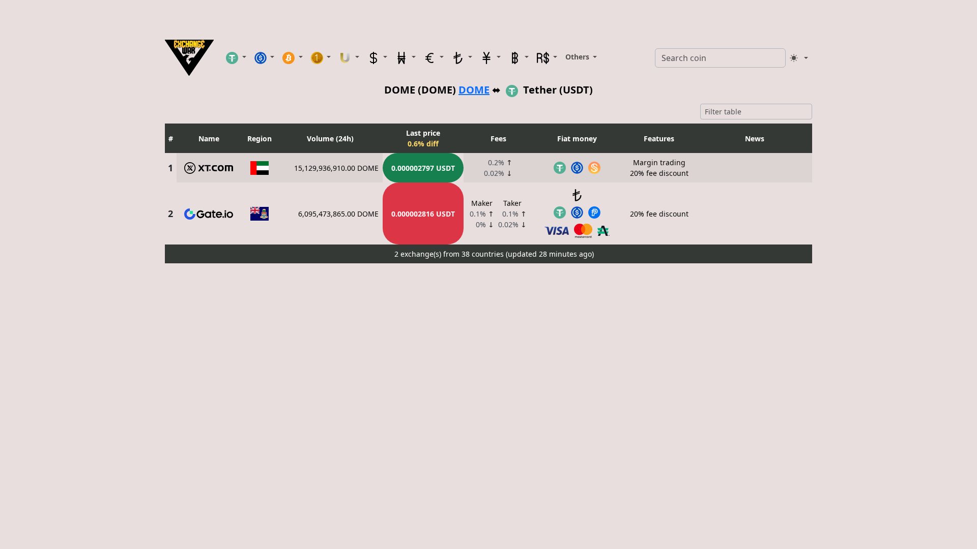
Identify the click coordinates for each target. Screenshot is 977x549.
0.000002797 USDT (423, 168)
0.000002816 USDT (423, 214)
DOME (474, 90)
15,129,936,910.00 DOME (336, 168)
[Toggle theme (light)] (799, 58)
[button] (236, 57)
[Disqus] (488, 394)
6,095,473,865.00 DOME (338, 214)
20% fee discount (659, 214)
